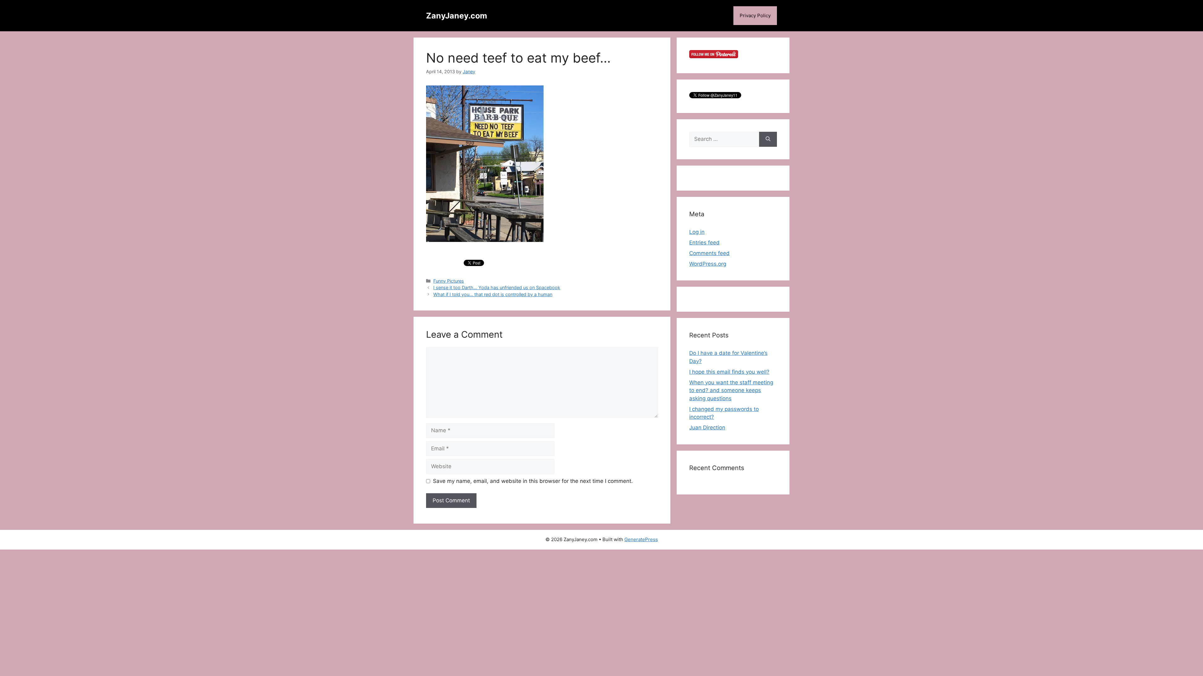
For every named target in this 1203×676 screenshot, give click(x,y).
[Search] (768, 139)
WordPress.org (707, 264)
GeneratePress (641, 539)
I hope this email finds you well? (729, 372)
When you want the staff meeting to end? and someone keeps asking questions (731, 390)
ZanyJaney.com (456, 15)
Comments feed (709, 253)
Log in (697, 232)
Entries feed (704, 242)
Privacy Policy (755, 15)
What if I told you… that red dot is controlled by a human (492, 294)
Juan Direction (707, 427)
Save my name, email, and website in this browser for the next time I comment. (533, 481)
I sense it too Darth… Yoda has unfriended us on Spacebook (496, 287)
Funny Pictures (448, 281)
